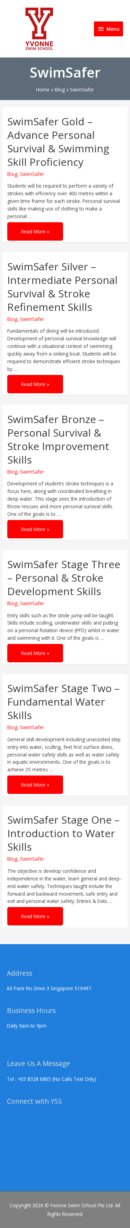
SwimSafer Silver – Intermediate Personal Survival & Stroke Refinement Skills (62, 286)
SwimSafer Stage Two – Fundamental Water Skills (63, 701)
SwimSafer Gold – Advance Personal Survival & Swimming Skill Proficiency (58, 141)
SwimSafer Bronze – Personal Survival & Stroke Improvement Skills (58, 439)
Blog (12, 174)
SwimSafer (32, 174)
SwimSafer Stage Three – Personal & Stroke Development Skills (63, 577)
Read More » (35, 228)
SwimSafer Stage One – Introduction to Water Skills (63, 833)
